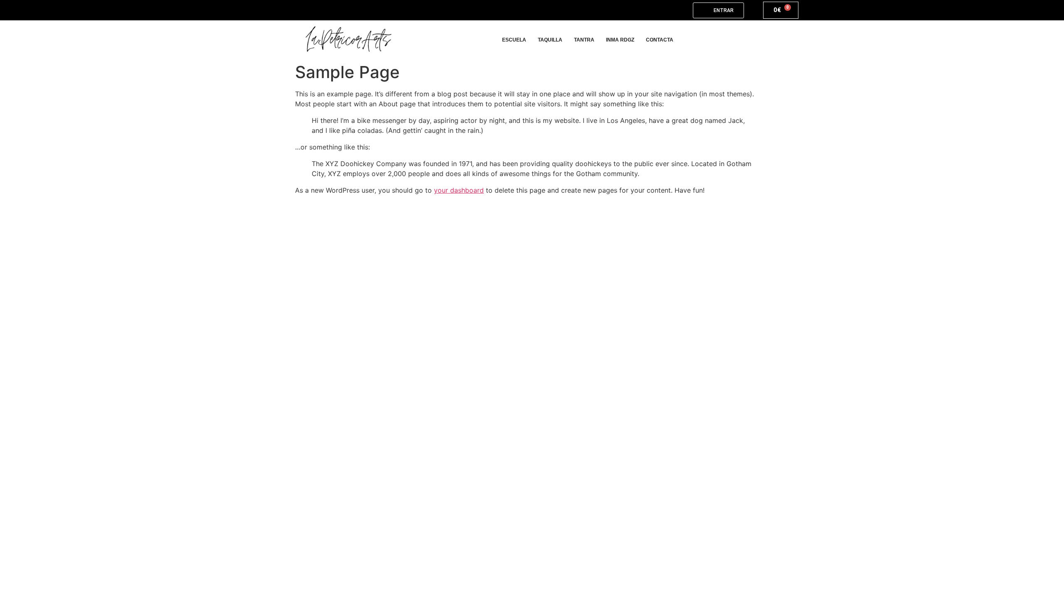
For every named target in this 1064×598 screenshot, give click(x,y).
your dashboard (459, 190)
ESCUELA (514, 40)
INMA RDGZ (620, 40)
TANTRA (584, 40)
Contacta (659, 40)
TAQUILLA (550, 40)
